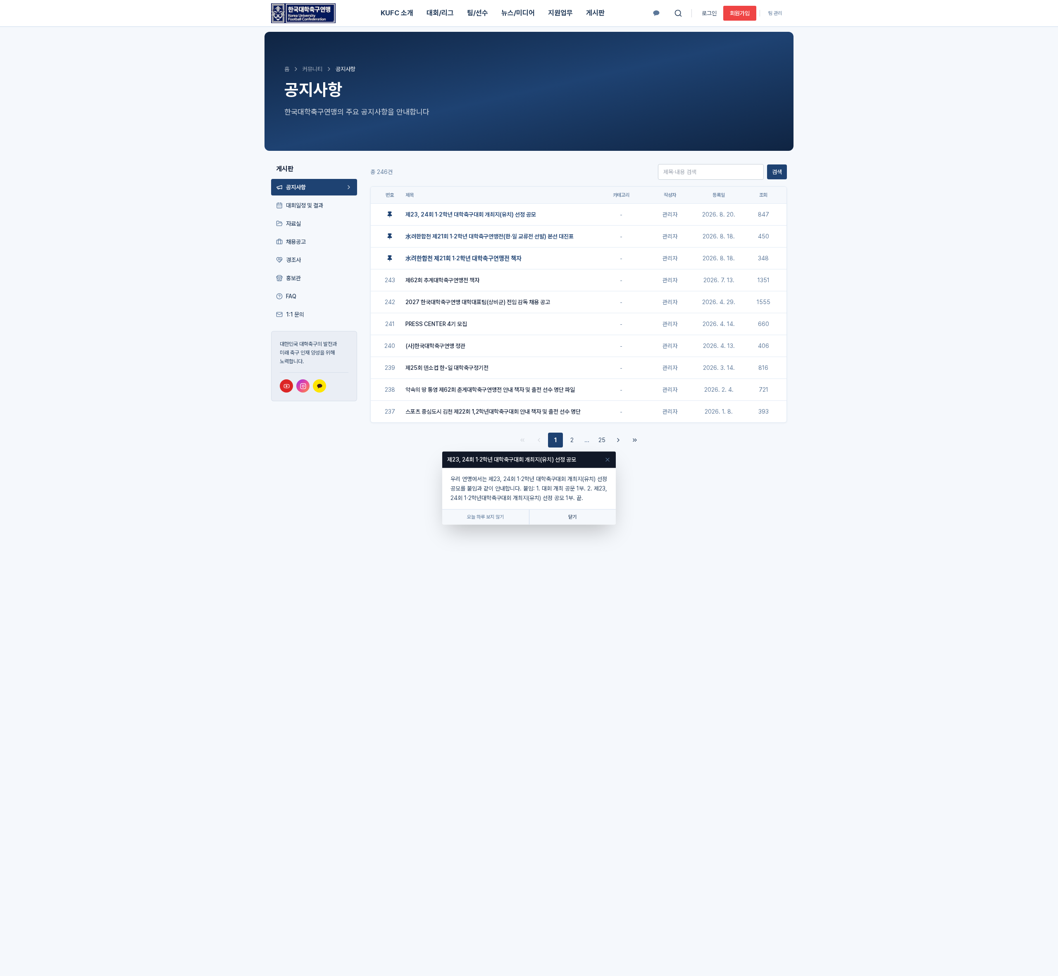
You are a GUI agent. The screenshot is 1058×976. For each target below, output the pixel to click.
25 (601, 440)
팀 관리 (775, 13)
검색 (777, 172)
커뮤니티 (312, 69)
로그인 (709, 13)
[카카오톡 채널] (656, 13)
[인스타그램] (303, 386)
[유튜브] (286, 386)
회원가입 (740, 13)
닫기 (572, 517)
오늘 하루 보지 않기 (485, 517)
